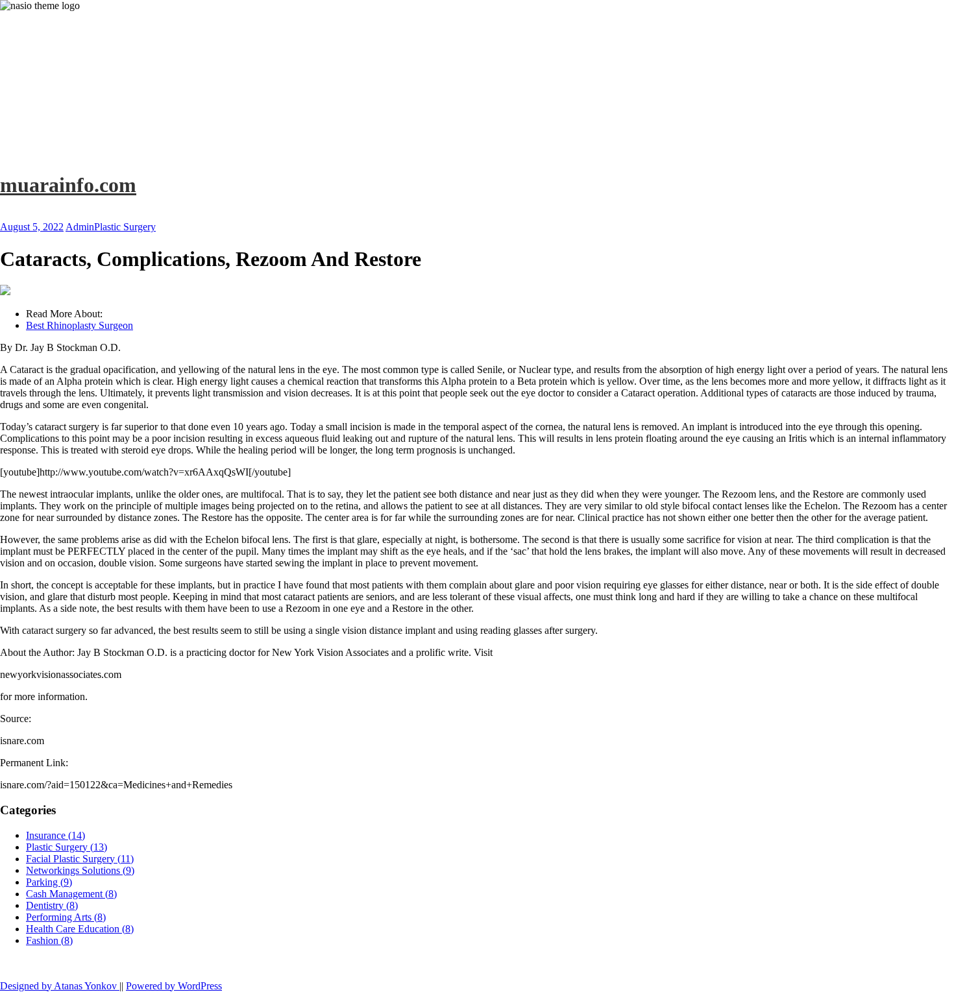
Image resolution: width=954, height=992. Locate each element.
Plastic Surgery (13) (66, 847)
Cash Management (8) (71, 893)
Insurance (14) (55, 835)
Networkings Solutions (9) (80, 870)
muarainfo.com (68, 185)
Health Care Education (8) (80, 928)
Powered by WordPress (174, 985)
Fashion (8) (49, 940)
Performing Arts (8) (66, 917)
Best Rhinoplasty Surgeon (79, 325)
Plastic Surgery (125, 226)
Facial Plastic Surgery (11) (80, 858)
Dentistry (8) (52, 905)
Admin (80, 226)
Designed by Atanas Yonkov (59, 985)
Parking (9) (49, 882)
